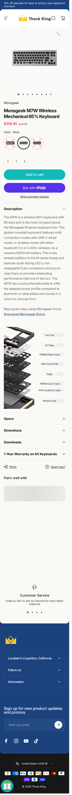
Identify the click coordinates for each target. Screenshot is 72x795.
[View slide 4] (41, 612)
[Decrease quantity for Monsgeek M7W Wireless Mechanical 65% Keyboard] (8, 161)
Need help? (58, 466)
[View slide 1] (27, 612)
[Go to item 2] (27, 94)
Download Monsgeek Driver (24, 314)
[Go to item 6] (41, 94)
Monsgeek (11, 103)
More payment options (34, 196)
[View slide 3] (37, 612)
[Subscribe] (58, 725)
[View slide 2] (32, 612)
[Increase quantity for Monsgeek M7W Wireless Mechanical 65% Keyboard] (25, 161)
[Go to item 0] (18, 94)
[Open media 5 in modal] (58, 34)
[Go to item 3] (32, 94)
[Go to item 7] (46, 94)
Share (13, 466)
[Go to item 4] (37, 94)
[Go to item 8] (50, 94)
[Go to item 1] (23, 94)
